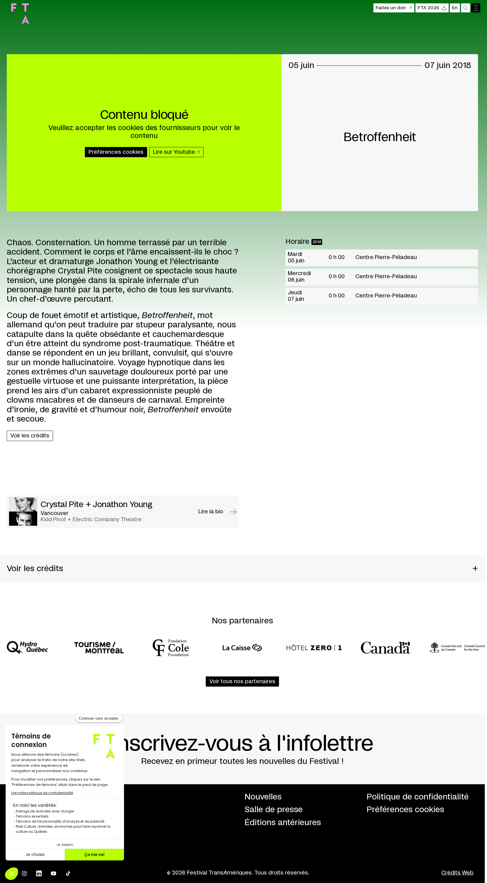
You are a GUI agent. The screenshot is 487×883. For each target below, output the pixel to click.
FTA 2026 (428, 8)
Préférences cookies (405, 810)
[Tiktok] (68, 873)
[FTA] (20, 13)
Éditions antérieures (283, 823)
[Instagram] (24, 873)
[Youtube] (53, 873)
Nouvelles (263, 797)
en (455, 8)
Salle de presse (274, 810)
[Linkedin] (39, 873)
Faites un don (391, 8)
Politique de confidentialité (418, 797)
